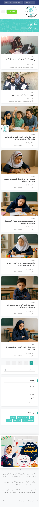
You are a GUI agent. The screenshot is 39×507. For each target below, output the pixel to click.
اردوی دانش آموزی (23, 417)
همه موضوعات (31, 401)
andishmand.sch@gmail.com (12, 2)
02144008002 (28, 2)
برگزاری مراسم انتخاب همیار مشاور (23, 95)
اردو (32, 417)
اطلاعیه (33, 390)
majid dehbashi (18, 145)
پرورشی (32, 394)
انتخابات (13, 417)
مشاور (9, 420)
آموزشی (32, 386)
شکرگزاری (17, 420)
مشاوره (33, 56)
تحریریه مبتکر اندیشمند (15, 67)
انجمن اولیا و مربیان (28, 420)
